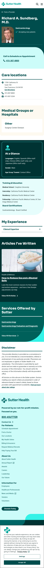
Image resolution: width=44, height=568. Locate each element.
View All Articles (9, 296)
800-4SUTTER (9, 417)
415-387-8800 (12, 60)
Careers (4, 470)
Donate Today (10, 509)
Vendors (5, 497)
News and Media (9, 493)
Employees (6, 486)
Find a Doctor (6, 432)
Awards (4, 466)
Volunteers (5, 501)
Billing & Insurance (8, 443)
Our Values (6, 477)
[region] (22, 546)
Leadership (6, 474)
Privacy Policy (23, 552)
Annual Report (8, 463)
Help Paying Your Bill (9, 450)
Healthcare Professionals (11, 490)
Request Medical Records (11, 447)
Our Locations (7, 436)
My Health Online (8, 439)
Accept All (22, 562)
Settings (22, 556)
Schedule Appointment (10, 428)
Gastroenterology (9, 322)
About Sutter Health (9, 459)
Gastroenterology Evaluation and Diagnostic (20, 326)
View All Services (9, 336)
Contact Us (6, 422)
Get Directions (10, 90)
